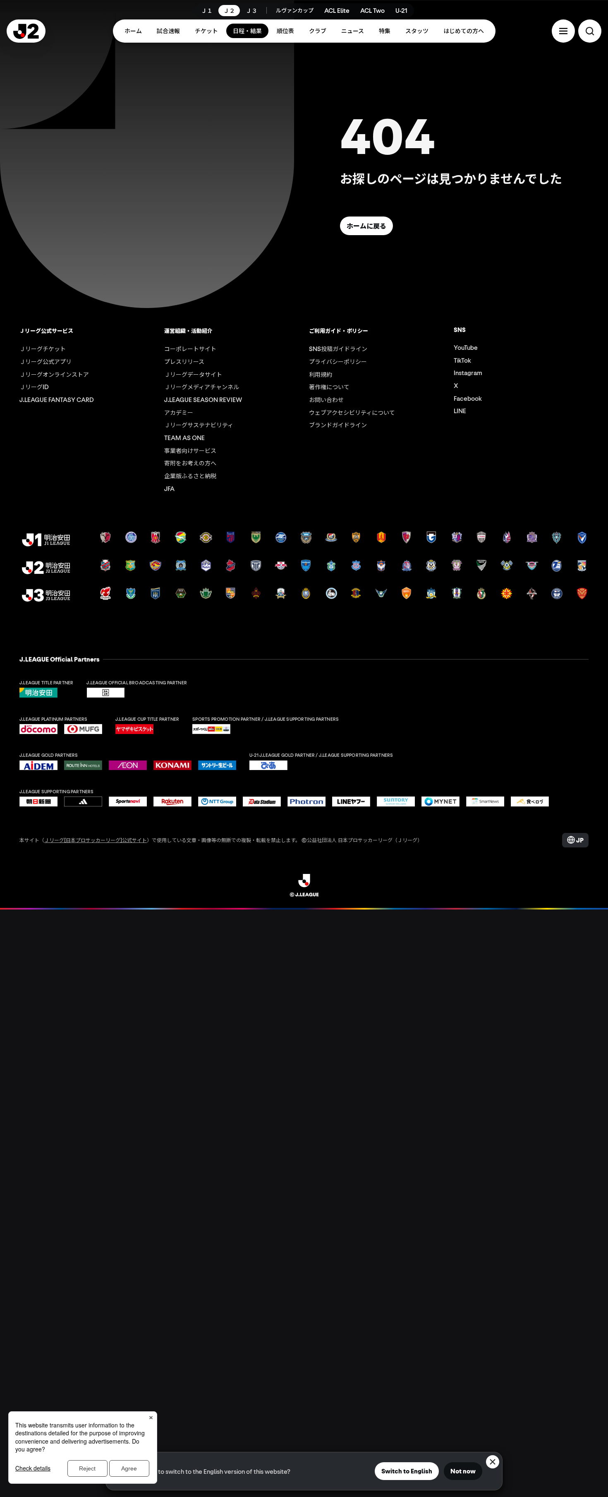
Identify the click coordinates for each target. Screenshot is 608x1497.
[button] (563, 31)
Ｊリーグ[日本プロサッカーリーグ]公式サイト (95, 840)
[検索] (589, 31)
